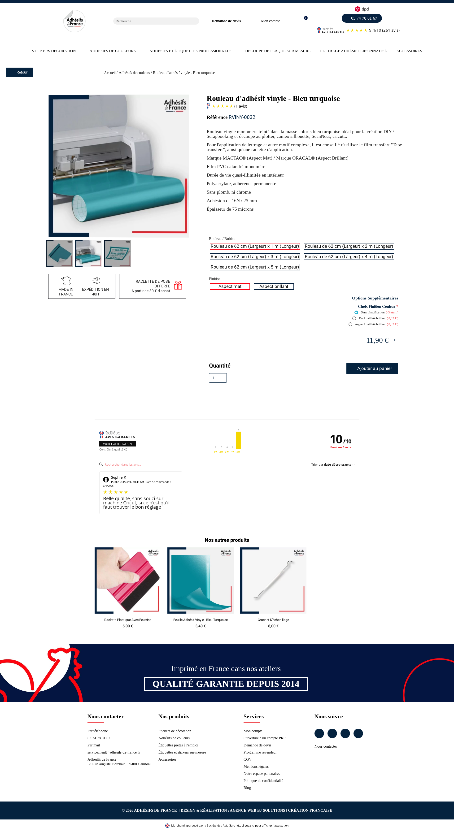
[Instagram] (332, 733)
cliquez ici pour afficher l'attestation (265, 825)
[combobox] (150, 21)
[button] (303, 21)
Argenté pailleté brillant (376, 324)
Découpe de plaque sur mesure (278, 51)
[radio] (255, 246)
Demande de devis (226, 21)
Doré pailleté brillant (378, 318)
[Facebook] (319, 733)
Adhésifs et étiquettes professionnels (190, 51)
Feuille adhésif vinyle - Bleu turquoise (200, 620)
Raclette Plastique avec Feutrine (127, 620)
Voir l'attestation (117, 444)
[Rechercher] (195, 21)
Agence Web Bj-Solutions (257, 810)
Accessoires (409, 51)
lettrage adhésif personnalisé (353, 51)
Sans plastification (379, 312)
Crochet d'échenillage (273, 620)
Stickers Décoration (54, 51)
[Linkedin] (345, 733)
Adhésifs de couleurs (113, 51)
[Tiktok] (358, 733)
